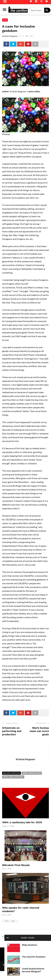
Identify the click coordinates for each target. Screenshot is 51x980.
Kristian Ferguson (10, 36)
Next (13, 921)
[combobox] (36, 10)
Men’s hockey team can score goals (39, 731)
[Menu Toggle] (5, 9)
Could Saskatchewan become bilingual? (33, 970)
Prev (7, 921)
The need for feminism (33, 957)
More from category (13, 777)
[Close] (7, 938)
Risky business (29, 945)
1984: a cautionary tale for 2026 (22, 822)
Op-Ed (5, 20)
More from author (32, 773)
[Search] (47, 10)
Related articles (11, 773)
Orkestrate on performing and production (11, 731)
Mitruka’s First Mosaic (16, 865)
